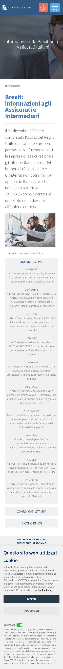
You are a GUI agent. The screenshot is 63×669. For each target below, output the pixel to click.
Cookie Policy (45, 590)
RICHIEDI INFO (43, 9)
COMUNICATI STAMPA (31, 511)
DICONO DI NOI (31, 523)
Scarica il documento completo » (25, 253)
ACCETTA (31, 599)
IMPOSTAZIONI (31, 610)
